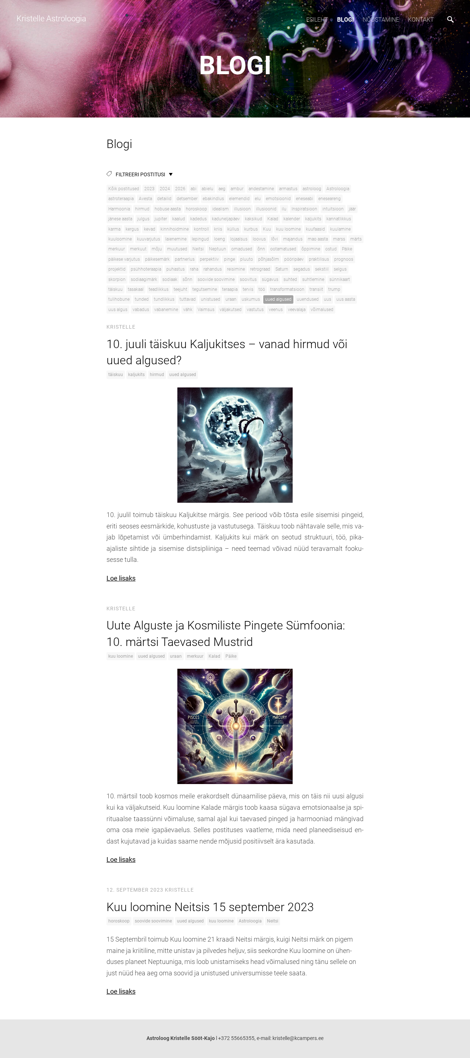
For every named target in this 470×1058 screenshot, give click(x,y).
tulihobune (119, 299)
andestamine (261, 188)
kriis (218, 229)
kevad (149, 229)
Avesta (145, 198)
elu (258, 198)
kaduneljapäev (226, 218)
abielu (207, 188)
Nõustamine (381, 19)
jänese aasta (120, 218)
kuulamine (340, 229)
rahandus (212, 269)
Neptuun (217, 249)
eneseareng (329, 198)
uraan (230, 299)
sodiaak (169, 279)
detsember (187, 198)
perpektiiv (209, 259)
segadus (301, 269)
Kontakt (421, 19)
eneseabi (304, 198)
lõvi (274, 239)
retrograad (260, 269)
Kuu (267, 229)
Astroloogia (337, 188)
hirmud (142, 209)
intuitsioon (333, 209)
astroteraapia (121, 198)
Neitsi (198, 249)
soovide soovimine (216, 279)
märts (356, 239)
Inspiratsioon (304, 209)
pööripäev (294, 259)
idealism (220, 209)
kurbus (251, 229)
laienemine (176, 239)
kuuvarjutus (148, 239)
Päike (347, 249)
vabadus (141, 309)
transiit (316, 289)
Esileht (317, 19)
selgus (340, 269)
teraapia (230, 289)
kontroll (201, 229)
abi (193, 188)
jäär (352, 209)
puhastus (175, 269)
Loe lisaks (120, 578)
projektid (117, 269)
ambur (237, 188)
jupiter (161, 218)
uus (327, 299)
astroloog (312, 188)
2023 (149, 188)
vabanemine (166, 309)
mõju (157, 249)
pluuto (246, 259)
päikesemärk (157, 259)
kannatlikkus (338, 218)
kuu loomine (288, 229)
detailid (164, 198)
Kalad (272, 218)
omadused (241, 249)
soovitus (248, 279)
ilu (284, 209)
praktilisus (319, 259)
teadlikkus (159, 289)
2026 (180, 188)
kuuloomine (120, 239)
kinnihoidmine (174, 229)
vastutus (255, 309)
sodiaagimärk (144, 279)
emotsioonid (278, 198)
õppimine (310, 249)
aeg (221, 188)
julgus (143, 218)
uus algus (117, 309)
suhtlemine (313, 279)
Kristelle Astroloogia (50, 18)
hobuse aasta (168, 209)
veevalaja (297, 309)
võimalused (322, 309)
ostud (331, 249)
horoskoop (196, 209)
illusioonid (266, 209)
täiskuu (115, 289)
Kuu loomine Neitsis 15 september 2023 (210, 907)
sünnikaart (339, 279)
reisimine (236, 269)
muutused (177, 249)
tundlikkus (164, 299)
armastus (288, 188)
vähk (187, 309)
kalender (291, 218)
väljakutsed (231, 309)
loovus (259, 239)
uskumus (251, 299)
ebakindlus (213, 198)
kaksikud (253, 218)
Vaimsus (206, 309)
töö (261, 289)
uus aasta (345, 299)
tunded (142, 299)
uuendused (308, 299)
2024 (165, 188)
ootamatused (283, 249)
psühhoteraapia (146, 269)
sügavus (270, 279)
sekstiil (322, 269)
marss (339, 239)
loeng (219, 239)
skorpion (117, 279)
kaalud (178, 218)
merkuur (116, 249)
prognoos (343, 259)
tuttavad (188, 299)
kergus (132, 229)
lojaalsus (238, 239)
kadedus (198, 218)
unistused (210, 299)
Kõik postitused (123, 188)
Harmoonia (119, 209)
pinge (229, 259)
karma (114, 229)
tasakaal (136, 289)
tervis (248, 289)
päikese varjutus (124, 259)
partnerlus (185, 259)
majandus (293, 239)
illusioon (242, 209)
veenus (276, 309)
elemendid (239, 198)
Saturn (281, 269)
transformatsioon (287, 289)
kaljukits (313, 218)
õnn (261, 249)
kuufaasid (315, 229)
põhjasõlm (268, 259)
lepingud (200, 239)
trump (334, 289)
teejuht (180, 289)
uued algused (278, 299)
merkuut (138, 249)
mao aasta (318, 239)
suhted (290, 279)
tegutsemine (204, 289)
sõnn (187, 279)
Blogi (345, 19)
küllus (233, 229)
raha (194, 269)
